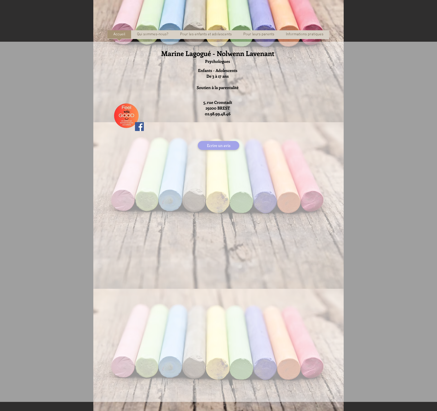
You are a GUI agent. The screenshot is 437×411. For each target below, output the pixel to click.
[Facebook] (139, 126)
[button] (205, 36)
